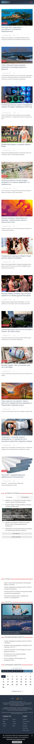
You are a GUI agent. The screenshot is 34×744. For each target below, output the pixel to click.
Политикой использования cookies (15, 739)
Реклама (25, 726)
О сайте (25, 723)
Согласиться (17, 742)
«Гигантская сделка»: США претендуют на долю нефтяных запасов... (17, 650)
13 (21, 679)
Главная (25, 719)
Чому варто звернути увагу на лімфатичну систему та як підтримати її (16, 596)
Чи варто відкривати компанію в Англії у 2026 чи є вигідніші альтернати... (18, 588)
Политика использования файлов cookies (17, 710)
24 (8, 684)
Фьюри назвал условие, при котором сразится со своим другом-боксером (16, 295)
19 (17, 682)
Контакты (25, 728)
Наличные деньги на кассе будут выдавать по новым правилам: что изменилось (15, 182)
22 (30, 682)
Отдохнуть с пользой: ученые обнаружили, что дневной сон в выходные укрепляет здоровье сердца (16, 439)
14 (25, 679)
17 (8, 682)
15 (30, 679)
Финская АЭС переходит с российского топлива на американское (11, 29)
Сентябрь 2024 (17, 668)
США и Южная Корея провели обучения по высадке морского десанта (13, 67)
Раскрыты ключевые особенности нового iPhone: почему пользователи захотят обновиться (17, 524)
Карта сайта (26, 730)
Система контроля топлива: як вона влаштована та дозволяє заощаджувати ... (18, 592)
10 (8, 679)
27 (21, 684)
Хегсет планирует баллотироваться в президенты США (15, 659)
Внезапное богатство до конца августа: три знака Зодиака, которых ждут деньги (15, 616)
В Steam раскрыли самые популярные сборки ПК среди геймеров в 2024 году (16, 106)
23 (3, 684)
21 (25, 682)
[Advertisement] (17, 558)
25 (12, 684)
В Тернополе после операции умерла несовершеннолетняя (15, 655)
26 (17, 684)
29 (30, 684)
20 (21, 682)
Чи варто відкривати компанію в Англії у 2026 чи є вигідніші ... (18, 642)
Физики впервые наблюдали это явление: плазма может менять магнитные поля (14, 220)
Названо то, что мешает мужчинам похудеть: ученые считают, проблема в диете (18, 501)
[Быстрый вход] (24, 2)
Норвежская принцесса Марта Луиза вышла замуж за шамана (16, 257)
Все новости (16, 533)
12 (17, 679)
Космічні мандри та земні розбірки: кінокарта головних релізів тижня (18, 505)
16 (3, 682)
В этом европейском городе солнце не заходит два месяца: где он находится (16, 632)
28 (25, 684)
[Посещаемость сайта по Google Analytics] (19, 698)
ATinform (5, 2)
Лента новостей (16, 537)
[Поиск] (27, 2)
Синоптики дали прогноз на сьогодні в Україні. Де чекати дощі (16, 330)
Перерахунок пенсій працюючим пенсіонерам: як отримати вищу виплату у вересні (18, 529)
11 (12, 679)
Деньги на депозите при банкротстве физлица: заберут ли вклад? (17, 583)
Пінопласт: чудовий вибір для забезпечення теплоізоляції (13, 476)
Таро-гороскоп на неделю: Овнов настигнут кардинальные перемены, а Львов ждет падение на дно (16, 403)
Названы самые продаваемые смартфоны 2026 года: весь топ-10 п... (18, 646)
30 (3, 687)
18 (12, 682)
